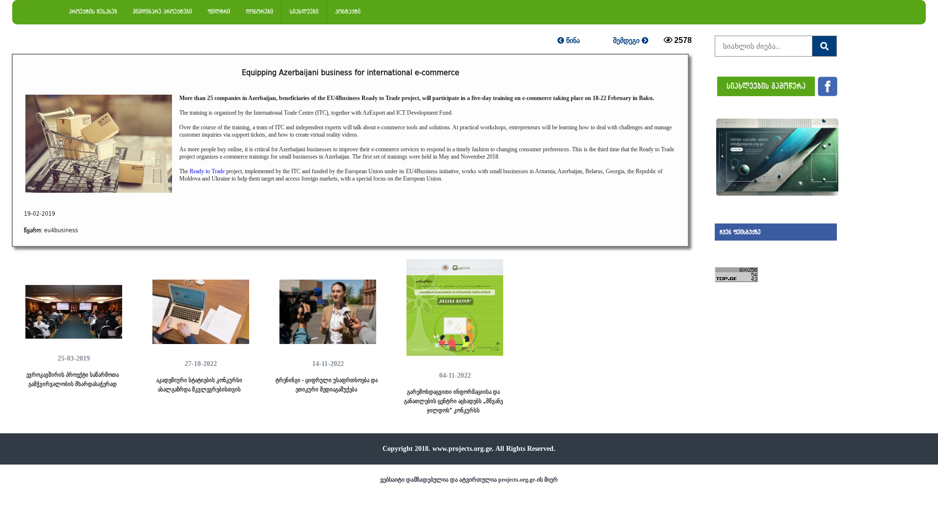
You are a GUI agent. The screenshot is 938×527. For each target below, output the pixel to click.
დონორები (259, 11)
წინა (572, 40)
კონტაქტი (348, 11)
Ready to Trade (207, 171)
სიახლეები (304, 11)
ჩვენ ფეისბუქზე (740, 232)
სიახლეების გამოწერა (766, 85)
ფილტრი (219, 11)
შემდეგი (627, 40)
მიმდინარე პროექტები (162, 11)
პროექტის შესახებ (93, 11)
